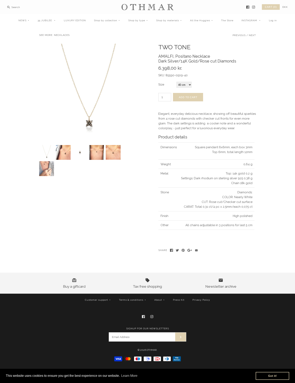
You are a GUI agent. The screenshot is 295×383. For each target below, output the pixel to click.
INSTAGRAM (250, 20)
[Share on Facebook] (171, 250)
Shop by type (138, 20)
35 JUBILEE (46, 20)
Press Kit (178, 299)
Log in (273, 20)
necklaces (62, 35)
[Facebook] (247, 7)
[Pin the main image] (183, 250)
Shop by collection (107, 20)
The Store (227, 20)
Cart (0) (271, 7)
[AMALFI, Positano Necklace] (88, 46)
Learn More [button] (129, 375)
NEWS (23, 20)
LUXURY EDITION (75, 20)
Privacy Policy (201, 299)
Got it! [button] (272, 375)
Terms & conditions (132, 299)
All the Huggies (201, 20)
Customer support (98, 299)
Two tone (174, 47)
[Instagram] (253, 7)
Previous (239, 35)
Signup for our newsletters (147, 328)
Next (252, 35)
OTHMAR (151, 350)
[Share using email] (196, 250)
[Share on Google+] (189, 250)
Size (161, 84)
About (159, 299)
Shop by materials (169, 20)
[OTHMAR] (147, 6)
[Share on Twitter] (177, 250)
